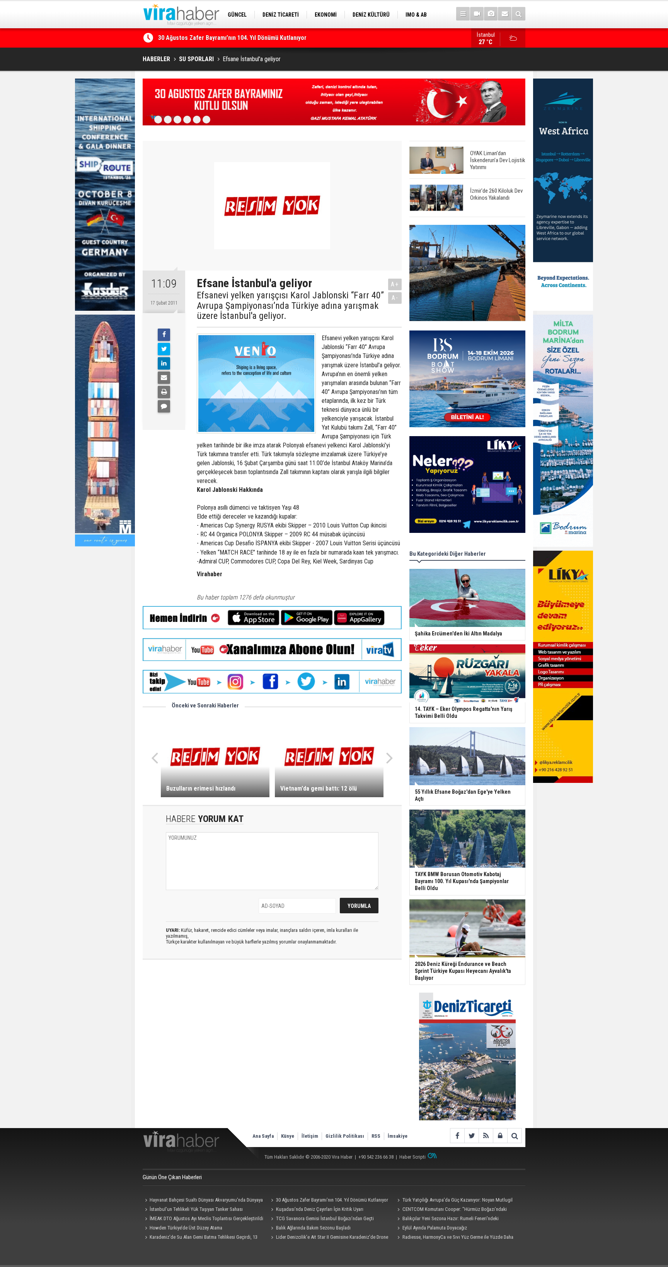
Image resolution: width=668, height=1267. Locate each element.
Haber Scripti (412, 1157)
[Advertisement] (272, 1034)
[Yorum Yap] (164, 406)
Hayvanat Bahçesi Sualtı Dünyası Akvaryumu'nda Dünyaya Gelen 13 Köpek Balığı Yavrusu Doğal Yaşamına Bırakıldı (203, 1201)
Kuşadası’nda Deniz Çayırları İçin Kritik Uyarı (319, 1209)
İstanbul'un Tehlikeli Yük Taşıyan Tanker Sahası (196, 1209)
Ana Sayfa (263, 1136)
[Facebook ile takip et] (457, 1135)
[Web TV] (477, 14)
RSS (375, 1136)
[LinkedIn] (164, 363)
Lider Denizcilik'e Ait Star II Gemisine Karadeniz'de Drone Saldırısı (328, 1238)
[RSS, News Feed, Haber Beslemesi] (486, 1135)
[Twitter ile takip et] (471, 1135)
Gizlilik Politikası (344, 1136)
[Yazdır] (164, 392)
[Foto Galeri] (491, 14)
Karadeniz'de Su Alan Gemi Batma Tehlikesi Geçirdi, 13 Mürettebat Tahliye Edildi (200, 1238)
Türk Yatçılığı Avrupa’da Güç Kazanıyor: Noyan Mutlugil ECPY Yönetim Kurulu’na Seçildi (453, 1201)
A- (395, 297)
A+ (395, 284)
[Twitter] (164, 349)
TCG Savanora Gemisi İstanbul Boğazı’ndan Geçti (325, 1218)
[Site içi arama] (518, 14)
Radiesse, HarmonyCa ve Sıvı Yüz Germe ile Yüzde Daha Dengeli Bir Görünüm (454, 1238)
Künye (287, 1136)
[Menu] (463, 14)
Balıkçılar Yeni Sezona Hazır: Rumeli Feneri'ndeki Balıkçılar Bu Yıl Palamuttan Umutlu (446, 1219)
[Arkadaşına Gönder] (164, 378)
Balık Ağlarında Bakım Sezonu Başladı (313, 1228)
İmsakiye (397, 1136)
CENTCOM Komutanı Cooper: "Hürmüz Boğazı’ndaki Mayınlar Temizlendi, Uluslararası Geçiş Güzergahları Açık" (453, 1210)
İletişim (310, 1136)
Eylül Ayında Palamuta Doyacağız (434, 1228)
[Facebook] (164, 335)
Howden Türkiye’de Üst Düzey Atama (186, 1228)
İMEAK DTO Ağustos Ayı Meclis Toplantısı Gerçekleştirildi (206, 1218)
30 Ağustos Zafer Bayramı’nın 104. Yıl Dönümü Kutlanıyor (232, 37)
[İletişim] (504, 14)
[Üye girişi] (500, 1135)
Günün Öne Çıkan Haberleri (172, 1177)
